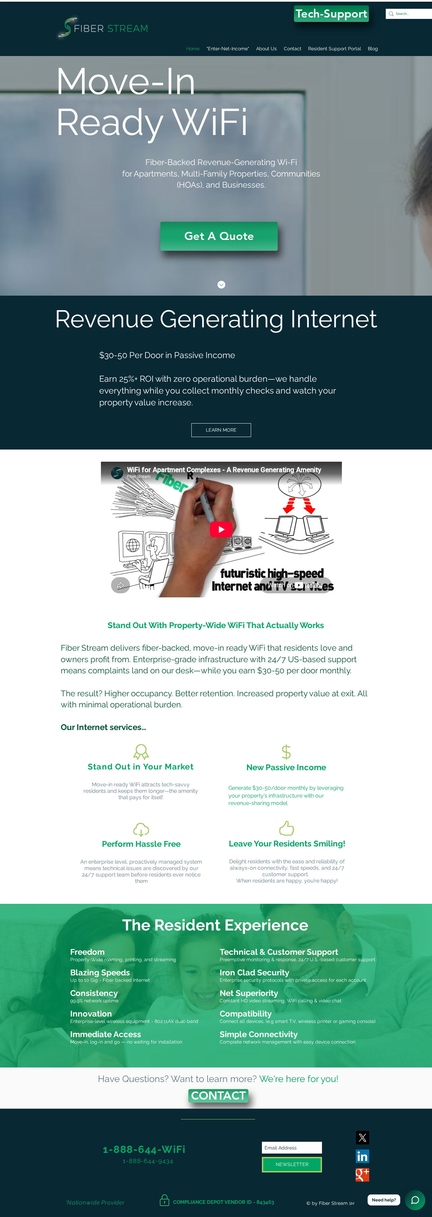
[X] (362, 1137)
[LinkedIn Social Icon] (362, 1156)
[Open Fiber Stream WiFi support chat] (415, 1200)
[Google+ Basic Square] (362, 1175)
